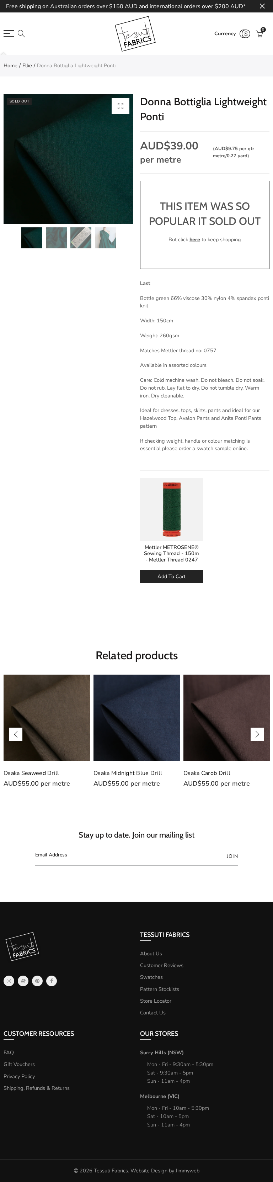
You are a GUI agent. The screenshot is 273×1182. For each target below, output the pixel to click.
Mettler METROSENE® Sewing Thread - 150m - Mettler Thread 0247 (171, 553)
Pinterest (37, 981)
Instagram (9, 981)
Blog (23, 981)
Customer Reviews (161, 965)
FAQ (9, 1052)
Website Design (148, 1170)
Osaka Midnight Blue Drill (127, 773)
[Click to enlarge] (120, 106)
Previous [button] (15, 734)
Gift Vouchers (19, 1064)
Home (10, 65)
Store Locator (155, 1000)
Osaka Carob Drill (206, 773)
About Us (151, 953)
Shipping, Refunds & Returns (37, 1088)
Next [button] (257, 734)
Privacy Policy (19, 1076)
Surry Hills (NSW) (162, 1052)
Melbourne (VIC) (160, 1096)
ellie (27, 65)
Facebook (51, 981)
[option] (68, 159)
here (194, 239)
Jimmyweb (187, 1170)
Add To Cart (171, 576)
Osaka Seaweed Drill (31, 773)
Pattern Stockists (159, 989)
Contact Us (153, 1012)
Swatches (151, 977)
